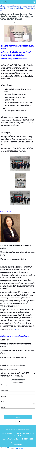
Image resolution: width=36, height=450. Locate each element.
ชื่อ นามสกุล (4, 385)
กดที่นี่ (17, 329)
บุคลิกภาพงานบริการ (9, 22)
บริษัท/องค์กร (4, 391)
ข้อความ (3, 407)
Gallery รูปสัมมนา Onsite (14, 6)
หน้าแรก (2, 6)
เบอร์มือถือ (3, 396)
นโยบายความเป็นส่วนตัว (26, 422)
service (17, 22)
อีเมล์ (2, 402)
